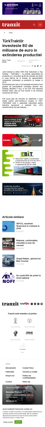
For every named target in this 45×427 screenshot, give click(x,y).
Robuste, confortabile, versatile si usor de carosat (27, 242)
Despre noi (10, 376)
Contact (9, 382)
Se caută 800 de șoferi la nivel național (28, 276)
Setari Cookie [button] (8, 422)
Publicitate (10, 372)
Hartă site (26, 382)
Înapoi (11, 32)
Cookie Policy (28, 368)
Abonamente (11, 368)
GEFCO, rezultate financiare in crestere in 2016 (28, 226)
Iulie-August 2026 (22, 388)
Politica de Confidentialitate (29, 377)
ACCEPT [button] (18, 422)
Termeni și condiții (29, 372)
